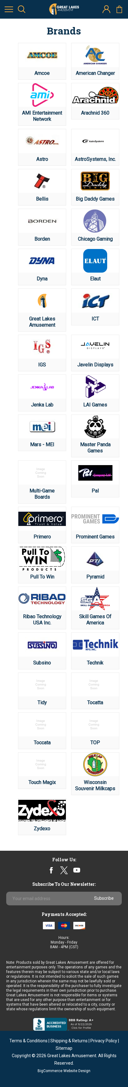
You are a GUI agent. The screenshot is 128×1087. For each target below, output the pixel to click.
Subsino (42, 663)
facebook (51, 870)
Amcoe (42, 73)
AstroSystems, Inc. (95, 159)
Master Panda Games (95, 448)
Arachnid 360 (95, 113)
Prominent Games (95, 537)
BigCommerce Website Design (64, 1071)
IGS (42, 365)
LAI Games (95, 405)
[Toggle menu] (9, 9)
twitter (64, 870)
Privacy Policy (103, 1040)
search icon (21, 9)
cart (119, 9)
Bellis (42, 199)
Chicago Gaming (95, 239)
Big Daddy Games (95, 199)
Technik (95, 663)
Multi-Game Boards (42, 494)
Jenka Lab (42, 405)
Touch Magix (42, 782)
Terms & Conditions (28, 1040)
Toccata (42, 742)
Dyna (42, 279)
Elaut (95, 279)
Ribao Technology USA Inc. (42, 620)
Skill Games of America (95, 620)
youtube (76, 870)
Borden (42, 239)
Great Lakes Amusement (42, 322)
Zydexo (42, 828)
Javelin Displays (95, 365)
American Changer (95, 73)
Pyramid (95, 577)
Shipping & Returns (69, 1040)
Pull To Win (42, 577)
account (106, 9)
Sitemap (64, 1048)
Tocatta (95, 702)
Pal (95, 491)
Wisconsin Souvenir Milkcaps (95, 785)
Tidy (42, 702)
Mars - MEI (42, 444)
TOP (95, 742)
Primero (42, 537)
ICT (95, 319)
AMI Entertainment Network (42, 116)
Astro (42, 159)
